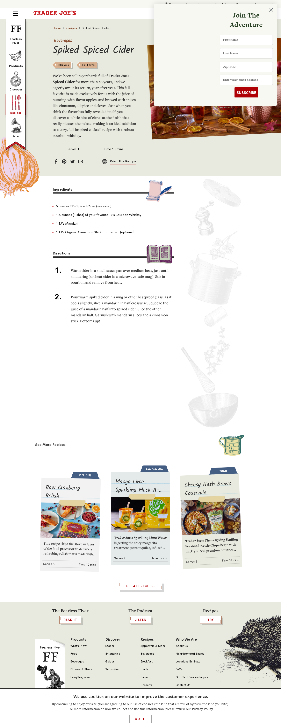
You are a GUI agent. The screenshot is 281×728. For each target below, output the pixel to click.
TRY (210, 620)
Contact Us (183, 685)
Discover (15, 89)
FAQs (179, 669)
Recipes (16, 113)
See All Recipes (140, 586)
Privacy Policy (202, 709)
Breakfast (146, 661)
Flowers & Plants (81, 669)
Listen (16, 136)
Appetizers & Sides (153, 646)
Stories (110, 646)
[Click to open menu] (15, 13)
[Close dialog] (271, 10)
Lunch (144, 669)
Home (57, 28)
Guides (110, 661)
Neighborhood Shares (190, 653)
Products (16, 66)
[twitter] (72, 161)
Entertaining (112, 653)
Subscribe (111, 669)
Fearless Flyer (16, 41)
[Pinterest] (64, 161)
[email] (80, 161)
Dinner (144, 677)
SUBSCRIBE (246, 92)
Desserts (146, 685)
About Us (182, 646)
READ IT (70, 620)
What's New (78, 646)
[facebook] (56, 161)
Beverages (63, 40)
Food (74, 653)
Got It (140, 719)
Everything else (80, 677)
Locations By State (188, 661)
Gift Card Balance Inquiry (192, 677)
